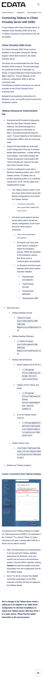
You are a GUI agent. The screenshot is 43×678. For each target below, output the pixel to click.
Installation (6, 102)
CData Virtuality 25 (8, 12)
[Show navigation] (38, 673)
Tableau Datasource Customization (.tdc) (20, 34)
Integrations (20, 12)
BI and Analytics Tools (34, 12)
